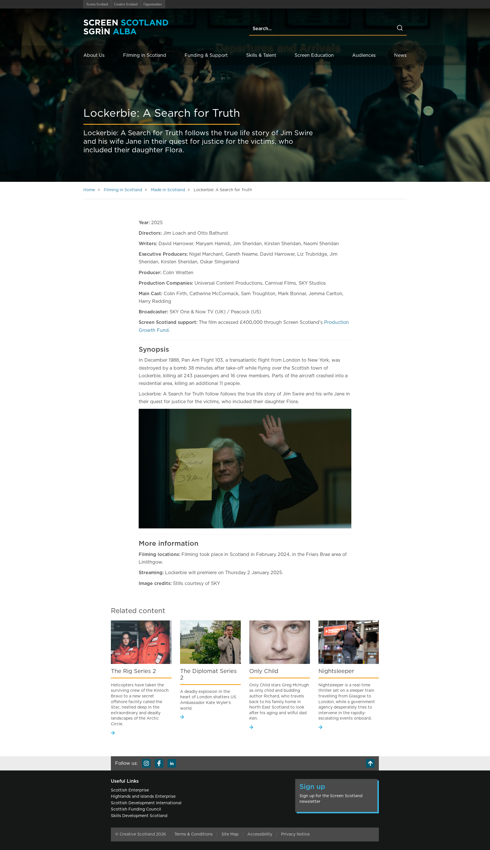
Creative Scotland (126, 4)
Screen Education (314, 55)
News (400, 55)
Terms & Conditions (193, 834)
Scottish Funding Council (136, 809)
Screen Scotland (97, 4)
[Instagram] (146, 763)
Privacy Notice (295, 834)
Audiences (364, 55)
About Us (94, 55)
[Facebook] (159, 763)
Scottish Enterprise (130, 790)
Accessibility (259, 834)
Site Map (229, 834)
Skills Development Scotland (139, 816)
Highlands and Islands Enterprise (143, 797)
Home (89, 190)
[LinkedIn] (172, 763)
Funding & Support (206, 55)
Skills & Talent (261, 55)
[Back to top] (370, 763)
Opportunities (152, 4)
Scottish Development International (146, 803)
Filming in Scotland (144, 55)
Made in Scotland (168, 190)
